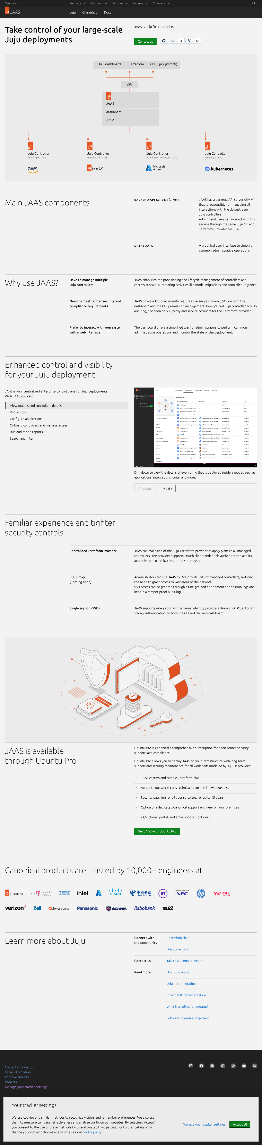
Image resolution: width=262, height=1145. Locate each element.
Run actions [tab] (18, 412)
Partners (118, 3)
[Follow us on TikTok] (232, 1066)
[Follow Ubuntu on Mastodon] (190, 1066)
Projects (11, 1082)
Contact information (19, 1067)
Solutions (97, 3)
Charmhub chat (178, 938)
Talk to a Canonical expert (185, 960)
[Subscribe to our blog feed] (254, 1066)
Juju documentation (181, 983)
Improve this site (17, 1077)
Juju (73, 12)
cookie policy (92, 1132)
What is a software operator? (187, 1006)
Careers (138, 3)
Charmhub (89, 12)
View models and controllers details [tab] (36, 405)
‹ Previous (145, 488)
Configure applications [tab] (26, 419)
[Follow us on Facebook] (200, 1066)
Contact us (145, 41)
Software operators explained (188, 1018)
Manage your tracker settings (26, 1087)
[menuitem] (77, 3)
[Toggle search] (254, 3)
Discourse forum (179, 949)
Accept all (240, 1124)
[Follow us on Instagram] (222, 1066)
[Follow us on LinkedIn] (211, 1066)
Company (159, 3)
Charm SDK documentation (186, 995)
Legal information (18, 1072)
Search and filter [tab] (22, 438)
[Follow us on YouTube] (243, 1066)
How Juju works (178, 972)
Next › (167, 488)
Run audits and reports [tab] (26, 432)
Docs (107, 12)
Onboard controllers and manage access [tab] (39, 425)
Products (75, 3)
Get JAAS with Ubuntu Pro (157, 831)
